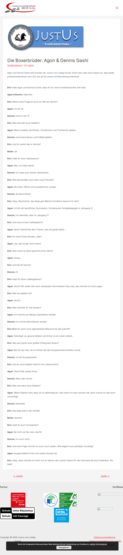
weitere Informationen (98, 544)
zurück (18, 476)
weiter (105, 476)
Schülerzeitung (14, 65)
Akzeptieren (64, 547)
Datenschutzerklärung (104, 537)
